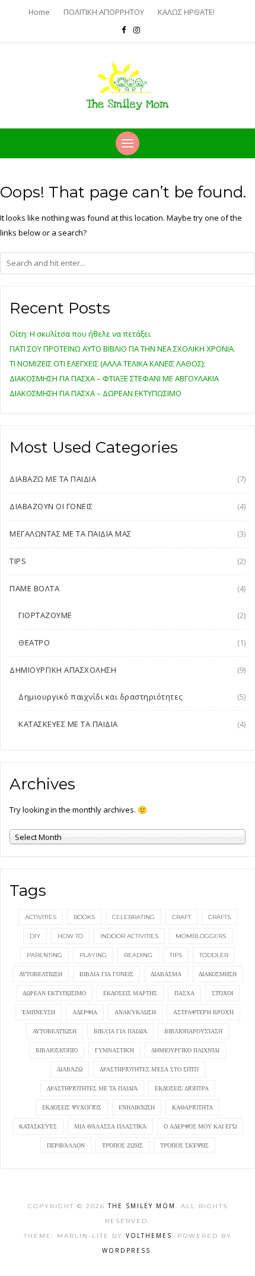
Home (39, 12)
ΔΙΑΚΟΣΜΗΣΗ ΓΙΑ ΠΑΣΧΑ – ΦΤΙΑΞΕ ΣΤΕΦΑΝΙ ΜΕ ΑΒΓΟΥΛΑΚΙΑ (114, 378)
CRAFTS (219, 917)
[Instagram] (136, 29)
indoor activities (129, 936)
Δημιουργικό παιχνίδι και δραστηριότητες (100, 696)
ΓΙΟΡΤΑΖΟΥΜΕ (45, 615)
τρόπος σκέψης (184, 1145)
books (84, 917)
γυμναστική (114, 1050)
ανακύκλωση (135, 1012)
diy (35, 936)
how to (70, 936)
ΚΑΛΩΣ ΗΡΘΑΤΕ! (186, 12)
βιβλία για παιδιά (120, 1031)
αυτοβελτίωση (54, 1031)
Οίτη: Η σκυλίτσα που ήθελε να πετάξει (80, 333)
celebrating (133, 917)
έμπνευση (38, 1012)
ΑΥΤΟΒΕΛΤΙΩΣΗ (40, 974)
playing (93, 955)
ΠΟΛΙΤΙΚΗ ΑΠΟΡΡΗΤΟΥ (103, 12)
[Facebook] (124, 29)
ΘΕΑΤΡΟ (34, 642)
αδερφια (84, 1012)
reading (138, 955)
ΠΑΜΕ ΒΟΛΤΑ (34, 588)
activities (40, 917)
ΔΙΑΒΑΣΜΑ (166, 974)
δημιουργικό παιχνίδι (185, 1050)
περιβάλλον (66, 1145)
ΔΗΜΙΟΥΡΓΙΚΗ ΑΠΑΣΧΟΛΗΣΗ (62, 669)
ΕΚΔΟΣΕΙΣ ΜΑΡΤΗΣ (130, 993)
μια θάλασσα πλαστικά (110, 1126)
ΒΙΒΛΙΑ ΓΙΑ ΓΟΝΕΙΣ (106, 974)
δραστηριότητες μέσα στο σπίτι (149, 1069)
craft (181, 917)
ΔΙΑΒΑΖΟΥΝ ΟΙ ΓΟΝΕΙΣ (51, 506)
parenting (44, 955)
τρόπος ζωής (122, 1145)
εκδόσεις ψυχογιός (71, 1107)
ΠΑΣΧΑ (184, 993)
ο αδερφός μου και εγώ (200, 1126)
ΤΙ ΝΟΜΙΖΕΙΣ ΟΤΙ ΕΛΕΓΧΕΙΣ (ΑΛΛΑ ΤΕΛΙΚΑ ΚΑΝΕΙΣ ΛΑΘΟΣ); (107, 363)
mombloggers (201, 936)
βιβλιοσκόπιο (57, 1050)
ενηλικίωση (137, 1107)
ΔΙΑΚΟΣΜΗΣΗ (218, 974)
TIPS (17, 561)
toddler (213, 955)
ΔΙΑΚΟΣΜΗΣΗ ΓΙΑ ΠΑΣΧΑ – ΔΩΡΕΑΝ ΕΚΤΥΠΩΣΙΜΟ (95, 393)
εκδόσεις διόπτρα (182, 1088)
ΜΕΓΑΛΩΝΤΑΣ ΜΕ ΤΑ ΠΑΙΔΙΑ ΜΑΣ (70, 533)
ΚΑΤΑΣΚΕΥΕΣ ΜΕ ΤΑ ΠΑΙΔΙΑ (68, 724)
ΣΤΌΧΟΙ (222, 993)
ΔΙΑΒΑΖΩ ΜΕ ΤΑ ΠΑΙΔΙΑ (52, 479)
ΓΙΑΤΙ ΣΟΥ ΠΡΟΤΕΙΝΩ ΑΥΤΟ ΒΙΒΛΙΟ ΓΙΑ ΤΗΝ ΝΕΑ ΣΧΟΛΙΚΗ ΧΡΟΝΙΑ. (122, 348)
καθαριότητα (192, 1107)
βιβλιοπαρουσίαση (193, 1031)
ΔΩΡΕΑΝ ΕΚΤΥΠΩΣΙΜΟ (54, 993)
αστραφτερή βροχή (203, 1012)
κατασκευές (38, 1126)
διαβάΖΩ (69, 1069)
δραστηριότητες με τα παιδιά (92, 1088)
